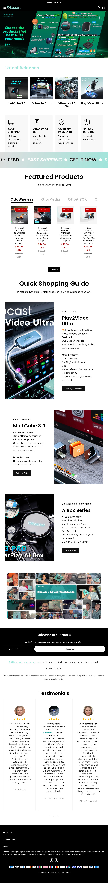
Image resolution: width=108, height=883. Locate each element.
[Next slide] (58, 815)
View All (54, 269)
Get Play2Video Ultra (73, 389)
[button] (4, 7)
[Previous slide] (50, 815)
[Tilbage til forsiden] (14, 7)
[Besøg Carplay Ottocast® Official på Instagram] (56, 861)
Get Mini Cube (22, 473)
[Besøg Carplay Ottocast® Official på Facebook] (51, 861)
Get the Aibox (71, 550)
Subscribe (70, 648)
